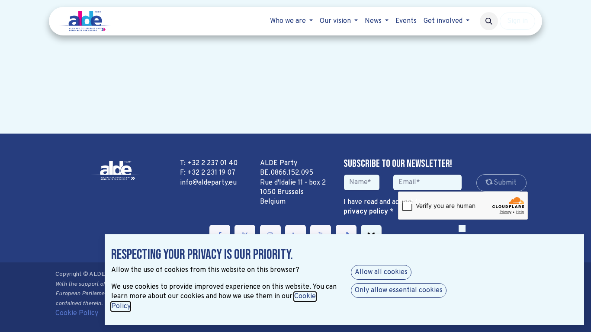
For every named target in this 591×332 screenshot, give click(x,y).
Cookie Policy (76, 313)
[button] (489, 21)
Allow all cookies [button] (381, 272)
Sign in (517, 21)
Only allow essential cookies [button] (399, 290)
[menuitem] (291, 21)
